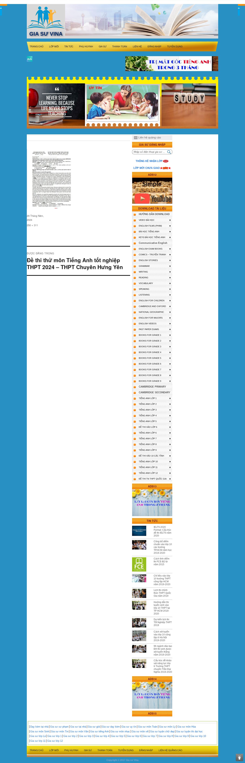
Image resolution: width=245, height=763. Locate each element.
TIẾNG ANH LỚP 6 (148, 433)
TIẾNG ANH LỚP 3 (148, 410)
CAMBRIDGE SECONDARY (154, 392)
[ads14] (152, 695)
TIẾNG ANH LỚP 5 (148, 421)
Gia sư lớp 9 (182, 736)
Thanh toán (119, 46)
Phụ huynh (86, 46)
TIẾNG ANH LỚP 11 (148, 467)
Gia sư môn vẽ (140, 731)
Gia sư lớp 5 (118, 736)
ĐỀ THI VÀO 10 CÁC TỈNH (151, 456)
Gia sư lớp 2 (70, 736)
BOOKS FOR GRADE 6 (150, 364)
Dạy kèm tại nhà (39, 726)
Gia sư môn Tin (59, 731)
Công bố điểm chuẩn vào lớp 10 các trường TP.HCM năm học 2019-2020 (163, 547)
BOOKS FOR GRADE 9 (150, 381)
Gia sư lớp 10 (198, 736)
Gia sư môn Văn (79, 731)
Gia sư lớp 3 (86, 736)
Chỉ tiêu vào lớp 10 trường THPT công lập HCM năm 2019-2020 (162, 580)
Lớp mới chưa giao (146, 168)
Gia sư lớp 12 (55, 740)
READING (143, 277)
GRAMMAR (144, 266)
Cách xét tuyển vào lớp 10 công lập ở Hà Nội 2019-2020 (162, 636)
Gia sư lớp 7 (150, 736)
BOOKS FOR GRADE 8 (150, 375)
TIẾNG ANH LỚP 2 (148, 404)
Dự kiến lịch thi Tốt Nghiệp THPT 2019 (163, 622)
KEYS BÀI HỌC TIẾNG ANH (152, 237)
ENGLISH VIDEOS (147, 323)
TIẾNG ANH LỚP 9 (148, 450)
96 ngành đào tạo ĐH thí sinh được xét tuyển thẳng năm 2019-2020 (163, 650)
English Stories (148, 260)
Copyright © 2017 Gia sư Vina (122, 760)
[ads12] (152, 190)
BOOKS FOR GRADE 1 (150, 335)
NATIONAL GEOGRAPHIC (151, 312)
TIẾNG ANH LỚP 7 (148, 438)
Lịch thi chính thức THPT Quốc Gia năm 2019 (162, 593)
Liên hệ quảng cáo (149, 137)
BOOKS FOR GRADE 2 (150, 341)
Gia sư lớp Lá (38, 736)
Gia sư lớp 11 (38, 740)
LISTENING (144, 295)
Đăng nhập (154, 46)
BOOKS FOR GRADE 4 (150, 352)
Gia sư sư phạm (59, 726)
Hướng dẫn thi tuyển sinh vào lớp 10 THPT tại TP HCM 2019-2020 (162, 608)
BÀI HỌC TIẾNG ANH (149, 231)
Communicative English (153, 242)
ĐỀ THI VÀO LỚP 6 (148, 427)
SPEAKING (144, 289)
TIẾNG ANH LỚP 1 (148, 398)
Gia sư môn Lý (167, 726)
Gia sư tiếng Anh (99, 731)
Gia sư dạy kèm (111, 726)
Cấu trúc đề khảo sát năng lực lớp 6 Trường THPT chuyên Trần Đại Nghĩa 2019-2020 (163, 666)
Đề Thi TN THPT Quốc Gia (153, 479)
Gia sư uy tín (129, 726)
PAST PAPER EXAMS (149, 329)
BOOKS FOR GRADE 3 (150, 346)
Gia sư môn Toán (147, 726)
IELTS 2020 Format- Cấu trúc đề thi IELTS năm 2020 (162, 531)
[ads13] (152, 502)
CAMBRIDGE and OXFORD (152, 306)
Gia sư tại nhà (78, 726)
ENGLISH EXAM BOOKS (150, 249)
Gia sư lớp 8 (166, 736)
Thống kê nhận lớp (149, 161)
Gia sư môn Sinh (39, 731)
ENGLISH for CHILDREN (151, 300)
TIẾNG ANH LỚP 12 (148, 473)
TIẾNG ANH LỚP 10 (148, 461)
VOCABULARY (146, 283)
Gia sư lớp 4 (102, 736)
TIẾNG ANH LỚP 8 (148, 444)
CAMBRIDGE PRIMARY (152, 386)
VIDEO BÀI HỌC (146, 220)
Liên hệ (137, 46)
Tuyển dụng (174, 46)
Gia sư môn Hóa (186, 726)
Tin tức (68, 46)
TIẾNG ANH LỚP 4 (148, 415)
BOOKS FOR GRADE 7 (150, 369)
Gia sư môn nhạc (120, 731)
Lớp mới (54, 46)
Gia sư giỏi (94, 726)
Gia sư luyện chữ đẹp (162, 731)
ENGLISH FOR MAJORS (151, 318)
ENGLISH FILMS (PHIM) (150, 226)
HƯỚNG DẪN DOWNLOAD (154, 214)
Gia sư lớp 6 (134, 736)
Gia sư (102, 46)
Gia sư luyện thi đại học (189, 731)
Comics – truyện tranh (152, 254)
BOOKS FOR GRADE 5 (150, 358)
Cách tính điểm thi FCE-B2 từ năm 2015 (161, 561)
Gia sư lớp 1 (54, 736)
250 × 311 (32, 225)
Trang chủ (36, 46)
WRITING (143, 272)
